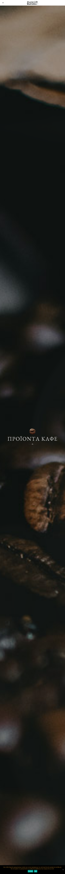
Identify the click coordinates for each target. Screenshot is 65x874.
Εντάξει (30, 871)
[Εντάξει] (63, 869)
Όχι (36, 871)
